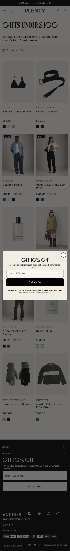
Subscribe (35, 282)
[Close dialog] (63, 255)
